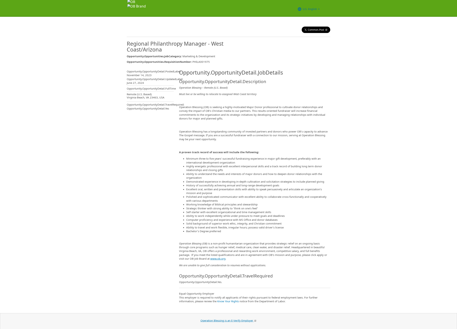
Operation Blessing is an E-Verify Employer (227, 320)
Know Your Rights (228, 301)
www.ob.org (217, 258)
